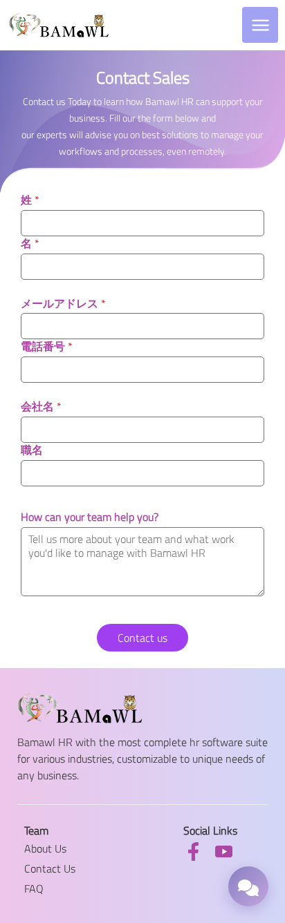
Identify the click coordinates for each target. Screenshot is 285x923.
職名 (32, 450)
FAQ (34, 888)
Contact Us (49, 868)
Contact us (142, 637)
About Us (45, 848)
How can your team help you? (89, 517)
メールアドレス (63, 303)
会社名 (41, 406)
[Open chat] (248, 886)
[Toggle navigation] (260, 25)
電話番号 (47, 346)
